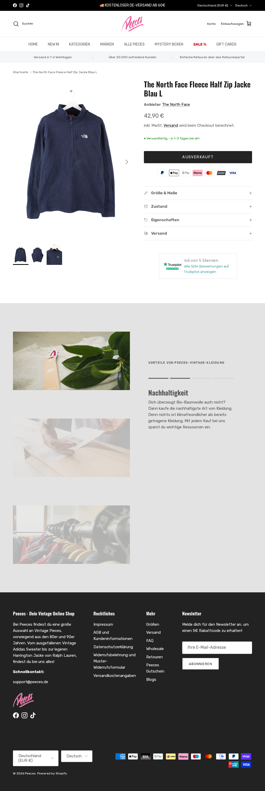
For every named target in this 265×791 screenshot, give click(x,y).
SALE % (199, 44)
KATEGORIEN (79, 44)
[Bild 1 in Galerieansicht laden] (72, 159)
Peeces (30, 773)
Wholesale (155, 648)
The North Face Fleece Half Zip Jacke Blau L (65, 72)
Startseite (20, 72)
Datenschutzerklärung (113, 647)
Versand (171, 125)
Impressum (103, 624)
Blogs (151, 679)
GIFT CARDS (226, 44)
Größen (152, 624)
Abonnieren (200, 664)
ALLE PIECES (134, 44)
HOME (33, 44)
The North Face (176, 104)
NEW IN (53, 44)
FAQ (149, 640)
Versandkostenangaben (114, 675)
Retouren (154, 657)
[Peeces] (133, 24)
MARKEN (107, 44)
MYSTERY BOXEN (169, 44)
